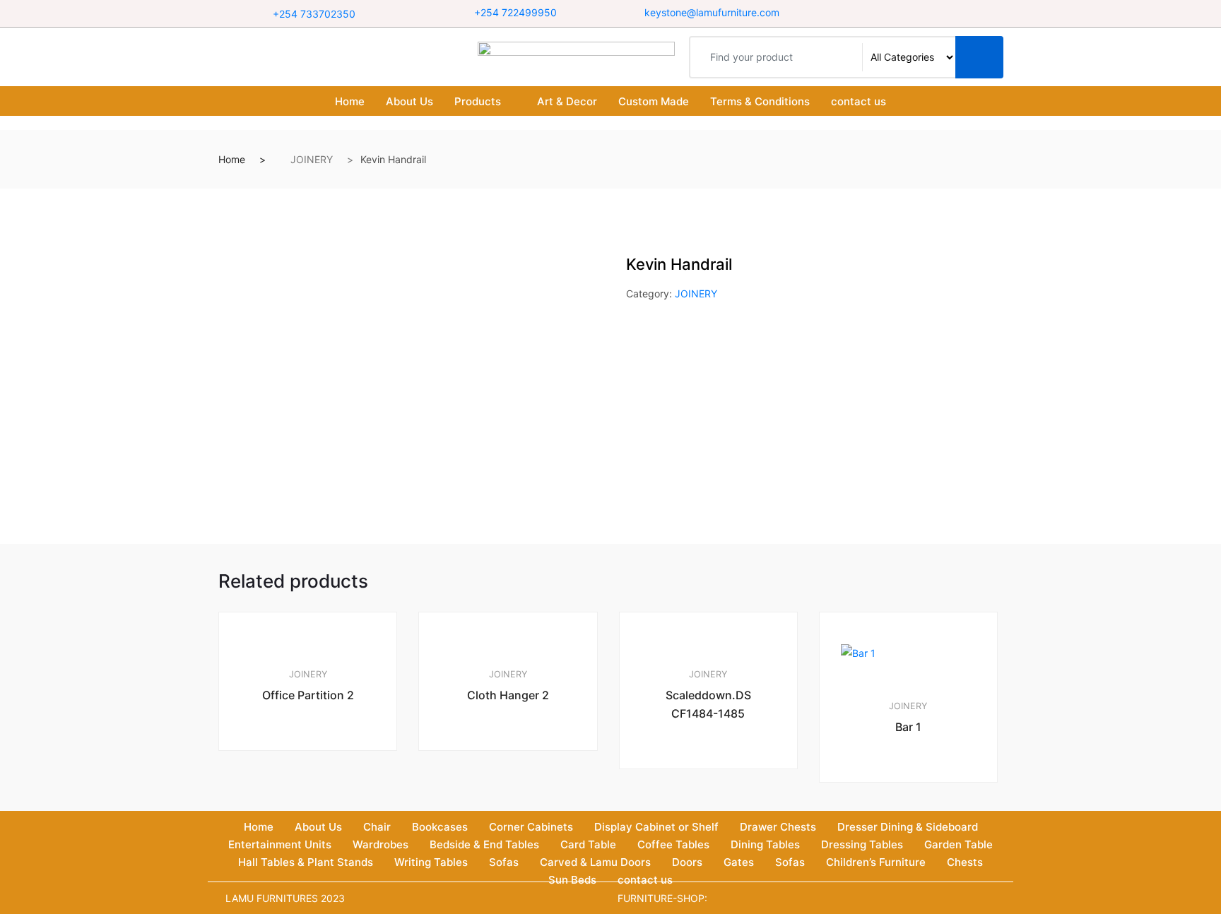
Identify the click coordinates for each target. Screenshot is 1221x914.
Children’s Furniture (876, 862)
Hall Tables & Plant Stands (305, 862)
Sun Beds (572, 879)
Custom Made (653, 101)
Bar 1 (908, 727)
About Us (409, 101)
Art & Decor (567, 101)
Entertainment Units (279, 844)
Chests (965, 862)
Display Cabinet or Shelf (656, 826)
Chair (377, 826)
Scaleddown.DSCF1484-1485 (708, 704)
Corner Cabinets (531, 826)
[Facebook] (890, 13)
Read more (314, 798)
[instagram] (925, 13)
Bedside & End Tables (484, 844)
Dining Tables (765, 844)
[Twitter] (908, 13)
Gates (739, 862)
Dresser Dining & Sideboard (907, 826)
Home (350, 101)
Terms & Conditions (760, 101)
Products (477, 101)
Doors (687, 862)
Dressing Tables (862, 844)
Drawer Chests (778, 826)
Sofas (504, 862)
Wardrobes (380, 844)
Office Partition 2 (308, 695)
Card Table (588, 844)
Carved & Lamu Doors (595, 862)
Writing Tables (431, 862)
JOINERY (311, 159)
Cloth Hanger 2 (508, 695)
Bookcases (440, 826)
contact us (858, 101)
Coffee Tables (673, 844)
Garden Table (958, 844)
